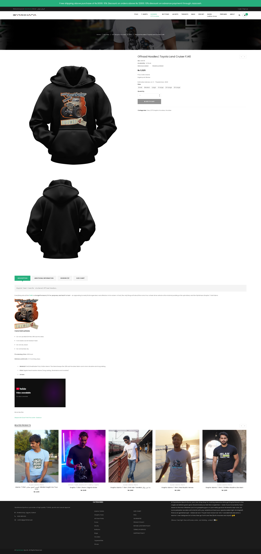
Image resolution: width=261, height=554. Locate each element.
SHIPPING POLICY (139, 533)
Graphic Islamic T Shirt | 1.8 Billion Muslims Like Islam (224, 487)
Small (140, 87)
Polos (96, 522)
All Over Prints (99, 518)
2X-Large (168, 87)
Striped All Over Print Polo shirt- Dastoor (28, 418)
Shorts (96, 526)
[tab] (22, 278)
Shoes (96, 544)
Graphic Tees (99, 515)
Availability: (141, 63)
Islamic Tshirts (99, 511)
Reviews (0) (65, 278)
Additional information (44, 278)
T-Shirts (96, 485)
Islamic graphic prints (36, 485)
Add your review (143, 66)
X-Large (161, 87)
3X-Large (177, 87)
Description (22, 278)
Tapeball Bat (98, 540)
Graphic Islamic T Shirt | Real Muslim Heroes (177, 487)
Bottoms (97, 529)
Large (154, 87)
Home (99, 35)
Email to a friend (158, 66)
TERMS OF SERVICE (140, 529)
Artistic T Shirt (73, 485)
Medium (147, 87)
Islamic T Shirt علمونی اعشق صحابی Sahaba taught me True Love (36, 488)
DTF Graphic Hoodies (119, 35)
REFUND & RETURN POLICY (142, 526)
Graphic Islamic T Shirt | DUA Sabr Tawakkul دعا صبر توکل (130, 487)
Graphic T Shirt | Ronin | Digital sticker (83, 487)
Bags (96, 533)
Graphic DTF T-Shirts (86, 485)
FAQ (135, 515)
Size (139, 84)
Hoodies (106, 35)
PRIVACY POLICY (139, 522)
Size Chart (80, 278)
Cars (130, 35)
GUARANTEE (137, 518)
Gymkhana (28, 9)
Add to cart (150, 101)
